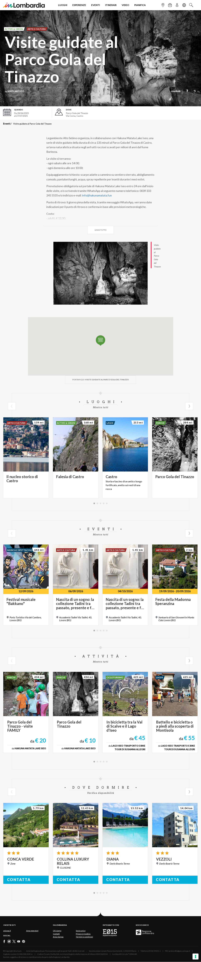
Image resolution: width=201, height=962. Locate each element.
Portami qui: (100, 379)
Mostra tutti (100, 407)
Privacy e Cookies (83, 934)
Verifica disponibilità (100, 793)
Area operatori (32, 930)
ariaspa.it (7, 930)
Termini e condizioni (84, 937)
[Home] (24, 5)
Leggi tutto (100, 230)
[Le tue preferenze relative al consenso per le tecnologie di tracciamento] (195, 956)
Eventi (6, 123)
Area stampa (58, 937)
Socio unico (80, 930)
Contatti (56, 934)
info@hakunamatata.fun (97, 195)
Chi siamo (57, 930)
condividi (175, 91)
